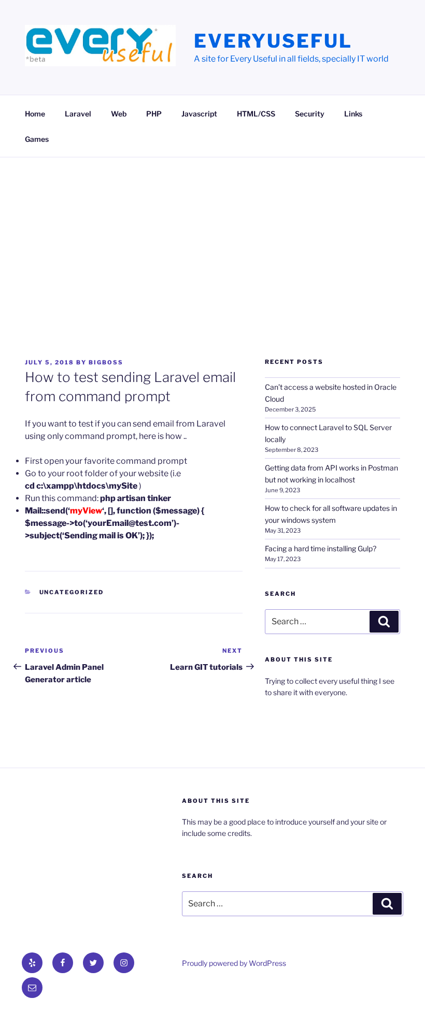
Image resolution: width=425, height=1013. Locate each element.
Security (309, 113)
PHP (154, 113)
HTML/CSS (256, 113)
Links (353, 113)
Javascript (199, 113)
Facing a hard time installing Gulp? (320, 548)
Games (37, 139)
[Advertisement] (212, 235)
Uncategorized (71, 592)
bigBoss (106, 362)
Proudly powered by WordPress (234, 963)
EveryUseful (273, 41)
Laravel (78, 113)
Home (35, 113)
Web (118, 113)
